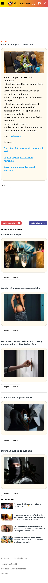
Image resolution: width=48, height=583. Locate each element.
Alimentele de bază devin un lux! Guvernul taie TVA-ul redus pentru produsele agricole (28, 539)
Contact (4, 573)
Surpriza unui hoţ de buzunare (16, 450)
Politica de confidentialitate (13, 568)
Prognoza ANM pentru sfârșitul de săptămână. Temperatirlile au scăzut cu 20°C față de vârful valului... (29, 517)
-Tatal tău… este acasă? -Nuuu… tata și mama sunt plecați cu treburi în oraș (22, 342)
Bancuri (4, 41)
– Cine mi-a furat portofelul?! (16, 397)
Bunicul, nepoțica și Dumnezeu (17, 44)
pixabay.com (15, 136)
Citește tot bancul (10, 277)
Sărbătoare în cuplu (11, 234)
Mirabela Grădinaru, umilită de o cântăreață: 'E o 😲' (27, 505)
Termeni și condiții (9, 564)
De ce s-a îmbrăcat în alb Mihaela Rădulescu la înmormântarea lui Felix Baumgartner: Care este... (29, 528)
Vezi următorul (36, 223)
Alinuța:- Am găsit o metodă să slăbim (21, 288)
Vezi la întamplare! (9, 223)
